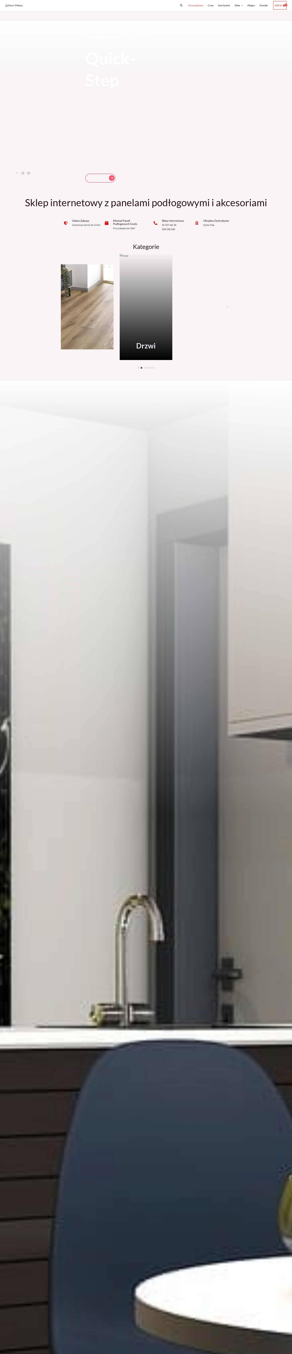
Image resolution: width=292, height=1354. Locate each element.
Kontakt (264, 5)
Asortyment (224, 5)
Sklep (237, 5)
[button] (181, 5)
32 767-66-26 (169, 225)
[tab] (17, 173)
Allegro (251, 5)
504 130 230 (168, 229)
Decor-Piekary (35, 5)
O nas (211, 5)
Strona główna (195, 5)
